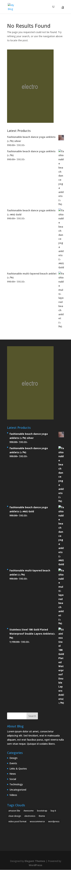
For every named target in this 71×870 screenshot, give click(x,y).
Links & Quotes (18, 768)
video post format (17, 821)
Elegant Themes (35, 861)
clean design (14, 816)
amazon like (14, 810)
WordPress (35, 865)
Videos (13, 795)
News (12, 773)
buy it (53, 810)
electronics (29, 816)
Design (13, 758)
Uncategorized (17, 789)
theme (42, 816)
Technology (16, 784)
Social (12, 779)
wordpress (53, 821)
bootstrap (42, 810)
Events (13, 763)
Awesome (29, 810)
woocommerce (37, 821)
